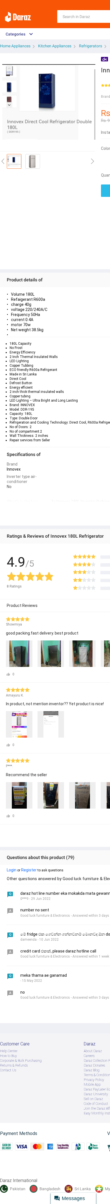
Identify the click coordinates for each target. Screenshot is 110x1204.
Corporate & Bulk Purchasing (21, 1061)
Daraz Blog (92, 1070)
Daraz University (96, 1094)
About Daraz (93, 1051)
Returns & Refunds (14, 1065)
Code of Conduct (96, 1104)
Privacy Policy (94, 1080)
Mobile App (92, 1085)
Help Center (8, 1051)
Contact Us (8, 1070)
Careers (89, 1056)
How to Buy (8, 1056)
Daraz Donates (94, 1065)
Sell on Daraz (93, 1099)
